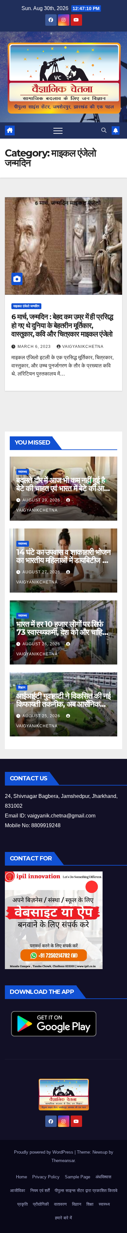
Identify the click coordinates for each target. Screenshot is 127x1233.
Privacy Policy (46, 1176)
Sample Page (77, 1176)
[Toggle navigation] (58, 130)
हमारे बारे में (63, 1217)
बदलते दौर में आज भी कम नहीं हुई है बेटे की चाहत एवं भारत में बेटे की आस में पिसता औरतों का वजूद (62, 488)
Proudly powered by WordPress (44, 1152)
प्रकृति (22, 1204)
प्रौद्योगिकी (41, 1204)
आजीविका (17, 1190)
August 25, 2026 (42, 716)
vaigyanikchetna (83, 346)
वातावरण (60, 1204)
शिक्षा (89, 1204)
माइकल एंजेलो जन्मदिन (26, 306)
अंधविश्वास (103, 1176)
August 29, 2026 (42, 500)
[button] (103, 130)
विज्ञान (21, 687)
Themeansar (63, 1160)
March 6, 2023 (35, 346)
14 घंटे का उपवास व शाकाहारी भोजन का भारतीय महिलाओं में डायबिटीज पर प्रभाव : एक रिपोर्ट (63, 560)
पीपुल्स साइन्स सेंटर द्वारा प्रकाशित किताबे (86, 1190)
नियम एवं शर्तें (39, 1190)
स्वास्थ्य (22, 471)
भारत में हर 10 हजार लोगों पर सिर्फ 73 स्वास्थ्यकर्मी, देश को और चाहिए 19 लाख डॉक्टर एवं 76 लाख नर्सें (60, 632)
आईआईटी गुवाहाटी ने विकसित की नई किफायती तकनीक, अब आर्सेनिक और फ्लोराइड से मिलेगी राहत (63, 704)
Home (21, 1176)
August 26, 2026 (42, 644)
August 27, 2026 (42, 572)
